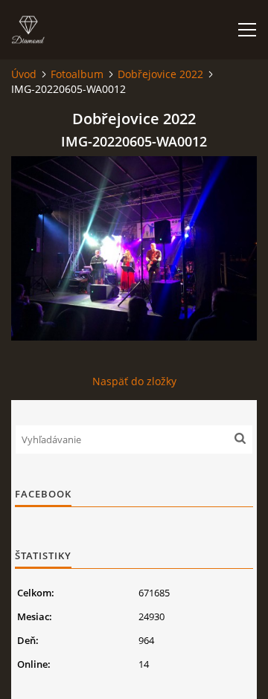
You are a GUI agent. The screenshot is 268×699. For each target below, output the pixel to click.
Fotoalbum (77, 74)
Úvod (23, 74)
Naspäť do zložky (134, 381)
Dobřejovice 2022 (160, 74)
